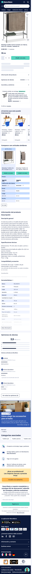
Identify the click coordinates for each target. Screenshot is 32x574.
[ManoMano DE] (13, 554)
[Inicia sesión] (24, 2)
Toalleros (4, 431)
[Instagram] (10, 536)
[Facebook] (6, 536)
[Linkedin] (2, 536)
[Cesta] (28, 2)
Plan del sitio (18, 569)
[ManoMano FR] (2, 554)
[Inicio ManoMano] (11, 2)
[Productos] (2, 6)
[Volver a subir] (26, 555)
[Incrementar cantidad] (9, 58)
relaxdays (9, 106)
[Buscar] (5, 6)
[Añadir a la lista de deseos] (28, 39)
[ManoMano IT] (6, 554)
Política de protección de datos (20, 572)
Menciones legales (6, 572)
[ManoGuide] (27, 570)
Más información (20, 512)
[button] (15, 96)
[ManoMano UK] (10, 554)
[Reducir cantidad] (2, 58)
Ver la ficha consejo (22, 425)
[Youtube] (13, 536)
